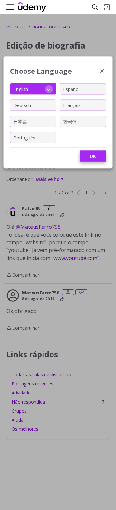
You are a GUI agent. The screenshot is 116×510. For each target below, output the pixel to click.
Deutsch (22, 105)
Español (71, 89)
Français (72, 105)
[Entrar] (106, 7)
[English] (32, 7)
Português (24, 137)
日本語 (20, 121)
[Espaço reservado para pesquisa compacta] (95, 7)
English (21, 89)
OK (93, 156)
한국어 (70, 121)
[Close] (102, 71)
